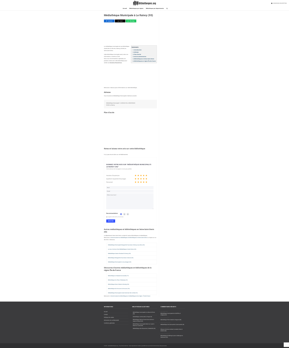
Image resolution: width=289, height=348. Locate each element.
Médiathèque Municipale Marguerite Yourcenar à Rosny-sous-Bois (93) (126, 245)
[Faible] (138, 176)
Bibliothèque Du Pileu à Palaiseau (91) (118, 280)
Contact (106, 314)
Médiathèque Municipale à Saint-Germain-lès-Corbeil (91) (123, 293)
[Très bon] (143, 176)
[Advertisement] (130, 34)
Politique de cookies (109, 317)
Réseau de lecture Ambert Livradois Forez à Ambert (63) (171, 329)
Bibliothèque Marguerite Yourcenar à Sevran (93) (120, 257)
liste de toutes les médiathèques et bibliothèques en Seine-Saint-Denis (129, 237)
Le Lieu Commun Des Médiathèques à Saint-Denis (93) (122, 249)
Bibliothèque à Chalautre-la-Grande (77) (118, 275)
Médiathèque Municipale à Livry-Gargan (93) (119, 262)
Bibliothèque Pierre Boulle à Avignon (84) (171, 319)
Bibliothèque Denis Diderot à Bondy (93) (118, 284)
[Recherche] (167, 8)
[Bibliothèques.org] (144, 3)
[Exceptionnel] (146, 176)
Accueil (125, 8)
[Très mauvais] (135, 176)
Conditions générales (109, 323)
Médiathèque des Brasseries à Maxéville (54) (144, 328)
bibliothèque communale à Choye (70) (142, 316)
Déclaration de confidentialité (111, 320)
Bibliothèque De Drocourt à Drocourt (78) (119, 288)
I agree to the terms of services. (116, 216)
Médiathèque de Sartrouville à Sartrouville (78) (172, 324)
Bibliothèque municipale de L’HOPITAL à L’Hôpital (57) (171, 314)
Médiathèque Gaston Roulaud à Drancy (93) (119, 253)
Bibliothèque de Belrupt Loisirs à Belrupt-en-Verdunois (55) (172, 336)
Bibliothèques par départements (155, 8)
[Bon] (141, 176)
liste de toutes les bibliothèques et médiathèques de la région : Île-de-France (130, 296)
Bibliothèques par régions (136, 8)
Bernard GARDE (164, 327)
